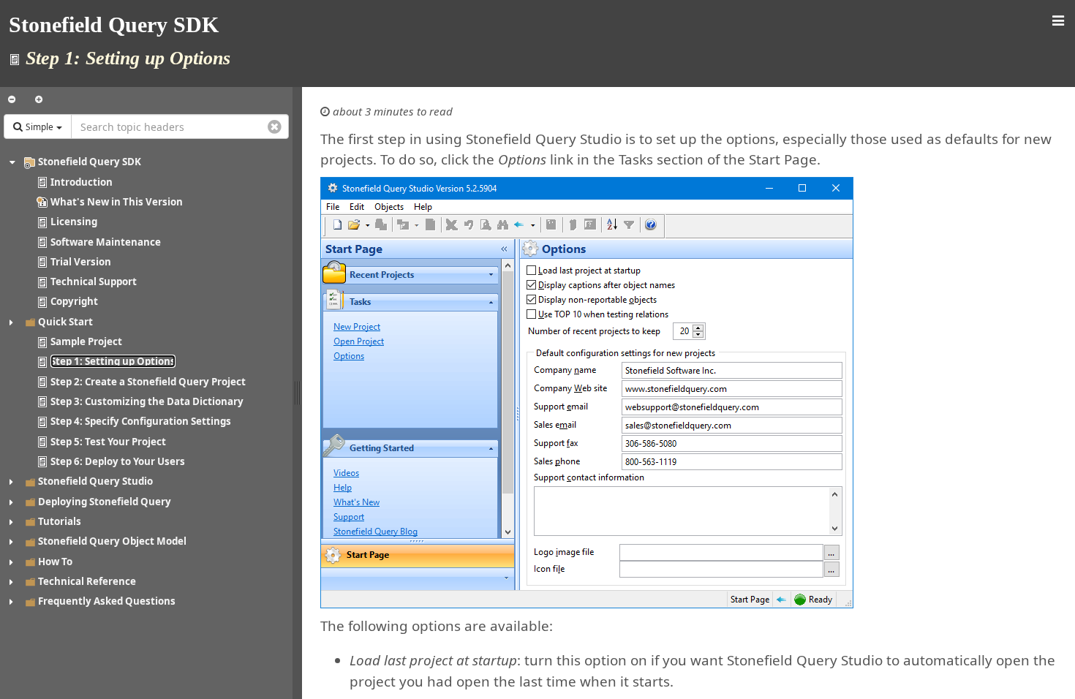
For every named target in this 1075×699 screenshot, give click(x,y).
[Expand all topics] (38, 99)
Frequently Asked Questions (107, 601)
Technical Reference (87, 581)
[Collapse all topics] (11, 99)
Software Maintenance (105, 242)
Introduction (81, 182)
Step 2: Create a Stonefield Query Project (148, 381)
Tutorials (59, 521)
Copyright (74, 301)
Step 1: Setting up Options (113, 361)
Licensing (73, 221)
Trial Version (80, 261)
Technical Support (93, 281)
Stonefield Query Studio (95, 481)
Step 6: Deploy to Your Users (117, 461)
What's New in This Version (116, 201)
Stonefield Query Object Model (112, 541)
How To (55, 561)
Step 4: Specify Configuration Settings (140, 421)
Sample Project (86, 341)
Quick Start (65, 321)
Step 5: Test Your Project (108, 441)
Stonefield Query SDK (89, 161)
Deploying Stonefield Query (104, 501)
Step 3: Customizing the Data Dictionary (147, 401)
